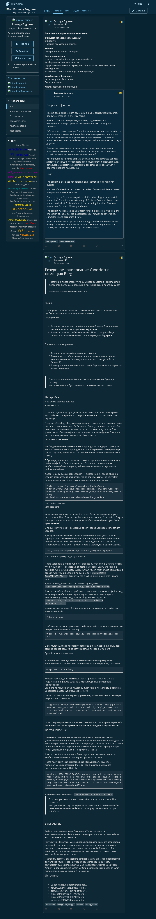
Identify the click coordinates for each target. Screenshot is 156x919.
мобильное (16, 195)
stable (28, 161)
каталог (33, 188)
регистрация (30, 227)
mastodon (31, 158)
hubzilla (13, 158)
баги (35, 181)
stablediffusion (18, 164)
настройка (23, 209)
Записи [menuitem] (58, 10)
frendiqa (32, 150)
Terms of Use (92, 227)
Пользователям (17, 120)
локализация (28, 192)
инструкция (19, 188)
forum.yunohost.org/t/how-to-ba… (68, 887)
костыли (16, 192)
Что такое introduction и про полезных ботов (68, 59)
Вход (139, 3)
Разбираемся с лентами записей (62, 62)
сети (32, 231)
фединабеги (18, 238)
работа (32, 223)
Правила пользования (68, 167)
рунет (14, 231)
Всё (11, 106)
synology (31, 164)
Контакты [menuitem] (86, 10)
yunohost (27, 168)
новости (29, 213)
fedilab (26, 145)
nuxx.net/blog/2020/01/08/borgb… (68, 896)
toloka (16, 168)
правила (21, 223)
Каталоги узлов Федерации (59, 79)
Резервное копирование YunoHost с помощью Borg (77, 271)
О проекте (50, 40)
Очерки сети (16, 116)
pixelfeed (19, 161)
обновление (18, 219)
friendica (20, 154)
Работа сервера (17, 125)
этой (114, 415)
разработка (15, 130)
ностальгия (23, 216)
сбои (24, 230)
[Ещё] (121, 246)
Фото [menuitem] (67, 10)
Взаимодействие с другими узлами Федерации (69, 71)
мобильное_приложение (23, 201)
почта (13, 223)
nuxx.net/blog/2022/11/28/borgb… (68, 893)
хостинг (30, 238)
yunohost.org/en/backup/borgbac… (69, 884)
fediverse (19, 149)
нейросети (18, 213)
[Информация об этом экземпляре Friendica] (148, 4)
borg (19, 145)
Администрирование (20, 111)
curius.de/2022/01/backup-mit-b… (68, 900)
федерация (27, 234)
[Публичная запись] (66, 23)
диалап (26, 184)
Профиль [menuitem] (47, 10)
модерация (23, 204)
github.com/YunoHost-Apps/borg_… (69, 890)
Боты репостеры (53, 82)
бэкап (19, 184)
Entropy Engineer (64, 92)
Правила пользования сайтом (60, 43)
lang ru (22, 158)
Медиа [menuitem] (76, 10)
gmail (32, 155)
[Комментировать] (46, 246)
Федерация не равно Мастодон (61, 51)
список (16, 235)
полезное (32, 220)
